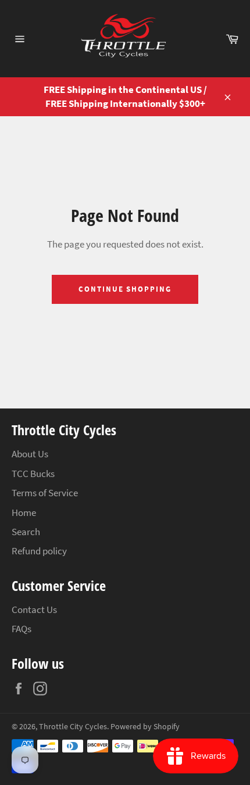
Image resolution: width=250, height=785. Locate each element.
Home (24, 512)
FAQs (21, 628)
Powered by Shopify (145, 727)
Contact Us (34, 609)
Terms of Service (45, 492)
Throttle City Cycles (73, 727)
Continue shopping (125, 289)
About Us (30, 453)
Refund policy (39, 550)
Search (26, 531)
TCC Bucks (33, 473)
